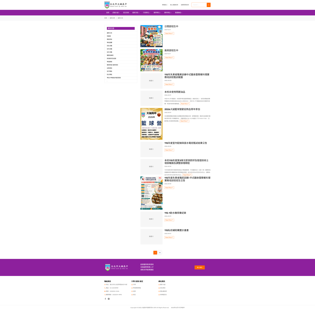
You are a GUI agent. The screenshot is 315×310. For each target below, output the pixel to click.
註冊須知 (109, 68)
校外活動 (109, 52)
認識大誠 (115, 12)
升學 (134, 284)
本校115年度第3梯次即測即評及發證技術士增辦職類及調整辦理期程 (186, 162)
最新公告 (109, 33)
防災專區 (109, 74)
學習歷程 (109, 61)
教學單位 (157, 12)
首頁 (107, 12)
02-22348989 (114, 288)
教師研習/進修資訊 (112, 65)
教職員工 (164, 5)
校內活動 (109, 49)
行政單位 (146, 12)
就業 (134, 291)
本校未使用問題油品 (174, 92)
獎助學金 (109, 39)
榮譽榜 (109, 36)
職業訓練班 (110, 55)
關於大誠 (162, 284)
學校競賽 (109, 42)
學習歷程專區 (137, 288)
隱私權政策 (163, 291)
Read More (168, 33)
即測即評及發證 (111, 58)
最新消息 (135, 12)
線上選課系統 (174, 5)
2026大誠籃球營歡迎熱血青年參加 (182, 109)
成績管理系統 (185, 5)
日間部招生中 (171, 26)
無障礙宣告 (163, 294)
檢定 (134, 294)
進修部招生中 (171, 50)
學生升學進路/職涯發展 (114, 77)
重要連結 (178, 12)
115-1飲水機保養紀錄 (175, 213)
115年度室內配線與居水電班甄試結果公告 (185, 143)
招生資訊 (126, 12)
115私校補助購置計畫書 (176, 230)
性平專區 (109, 71)
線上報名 (199, 267)
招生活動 (109, 45)
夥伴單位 (167, 12)
